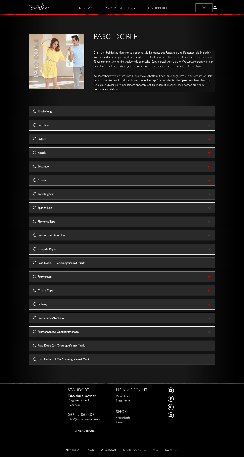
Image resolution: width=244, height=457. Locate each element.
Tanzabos (88, 8)
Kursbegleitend (120, 8)
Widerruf (109, 450)
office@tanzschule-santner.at (84, 419)
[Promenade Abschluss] (211, 318)
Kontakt (172, 450)
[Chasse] (211, 180)
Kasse (119, 422)
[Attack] (211, 152)
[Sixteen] (211, 139)
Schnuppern (155, 8)
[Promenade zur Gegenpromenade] (211, 331)
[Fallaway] (211, 304)
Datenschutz (134, 450)
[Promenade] (211, 276)
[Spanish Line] (211, 207)
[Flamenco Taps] (211, 221)
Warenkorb (123, 417)
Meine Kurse (123, 396)
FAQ (156, 450)
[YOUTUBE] (182, 391)
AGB (91, 450)
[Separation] (211, 166)
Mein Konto (123, 400)
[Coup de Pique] (211, 249)
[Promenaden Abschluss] (211, 235)
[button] (215, 7)
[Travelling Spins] (211, 194)
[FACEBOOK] (182, 399)
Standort (78, 390)
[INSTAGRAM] (182, 408)
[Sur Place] (211, 125)
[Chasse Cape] (211, 290)
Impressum (73, 450)
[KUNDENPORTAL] (182, 416)
